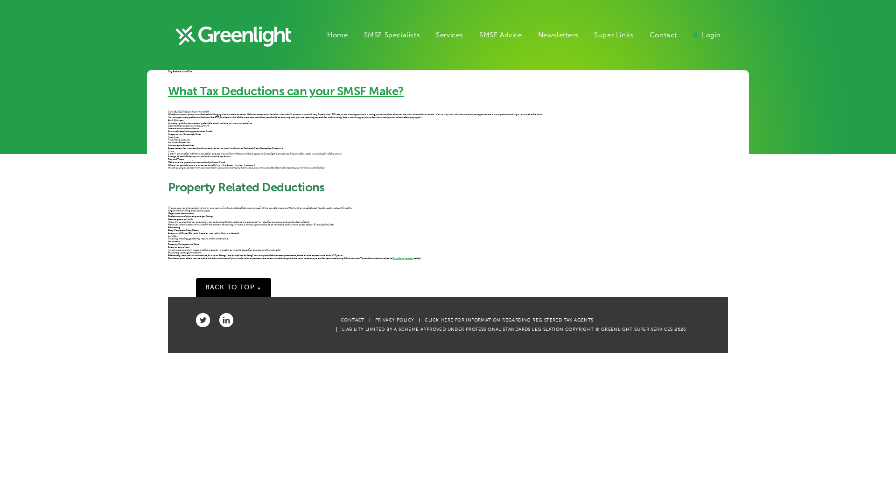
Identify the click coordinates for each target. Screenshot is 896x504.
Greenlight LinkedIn (226, 320)
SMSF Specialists (392, 35)
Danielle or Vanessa (402, 258)
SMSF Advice (500, 35)
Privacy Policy (394, 320)
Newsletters (558, 35)
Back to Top (233, 287)
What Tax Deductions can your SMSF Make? (286, 91)
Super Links (614, 35)
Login (711, 35)
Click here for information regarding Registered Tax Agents (509, 320)
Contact (663, 35)
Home (337, 35)
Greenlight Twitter (203, 320)
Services (449, 35)
